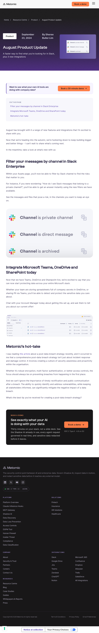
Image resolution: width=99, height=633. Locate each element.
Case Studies (8, 591)
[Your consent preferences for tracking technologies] (4, 628)
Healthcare (56, 514)
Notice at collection (33, 629)
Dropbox (79, 565)
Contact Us (7, 573)
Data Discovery (9, 518)
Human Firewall (9, 533)
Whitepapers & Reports (12, 599)
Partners (6, 565)
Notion (54, 580)
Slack (54, 557)
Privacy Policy (74, 617)
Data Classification (11, 545)
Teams (54, 569)
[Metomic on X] (11, 482)
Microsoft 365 (81, 557)
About (5, 557)
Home (6, 20)
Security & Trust (9, 561)
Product (34, 20)
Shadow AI (7, 514)
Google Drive (57, 561)
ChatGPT (55, 576)
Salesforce (79, 576)
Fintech (55, 502)
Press (5, 603)
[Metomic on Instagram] (23, 482)
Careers (6, 569)
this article (25, 354)
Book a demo (80, 4)
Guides (6, 595)
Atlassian (79, 569)
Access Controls (9, 525)
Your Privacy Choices (58, 629)
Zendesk (55, 573)
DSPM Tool (7, 529)
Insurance (56, 506)
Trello (77, 573)
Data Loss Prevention (12, 521)
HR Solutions (57, 510)
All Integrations (81, 580)
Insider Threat (9, 537)
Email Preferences (89, 617)
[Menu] (93, 3)
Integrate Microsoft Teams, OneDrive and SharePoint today (38, 111)
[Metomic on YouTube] (17, 482)
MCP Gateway (9, 510)
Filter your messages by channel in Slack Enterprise (34, 106)
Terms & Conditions (58, 617)
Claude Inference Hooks (13, 506)
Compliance (8, 541)
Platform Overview (11, 502)
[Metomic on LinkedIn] (5, 482)
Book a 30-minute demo (72, 88)
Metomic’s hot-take (19, 116)
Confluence (80, 561)
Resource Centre (20, 20)
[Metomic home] (9, 4)
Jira (53, 565)
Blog (5, 587)
